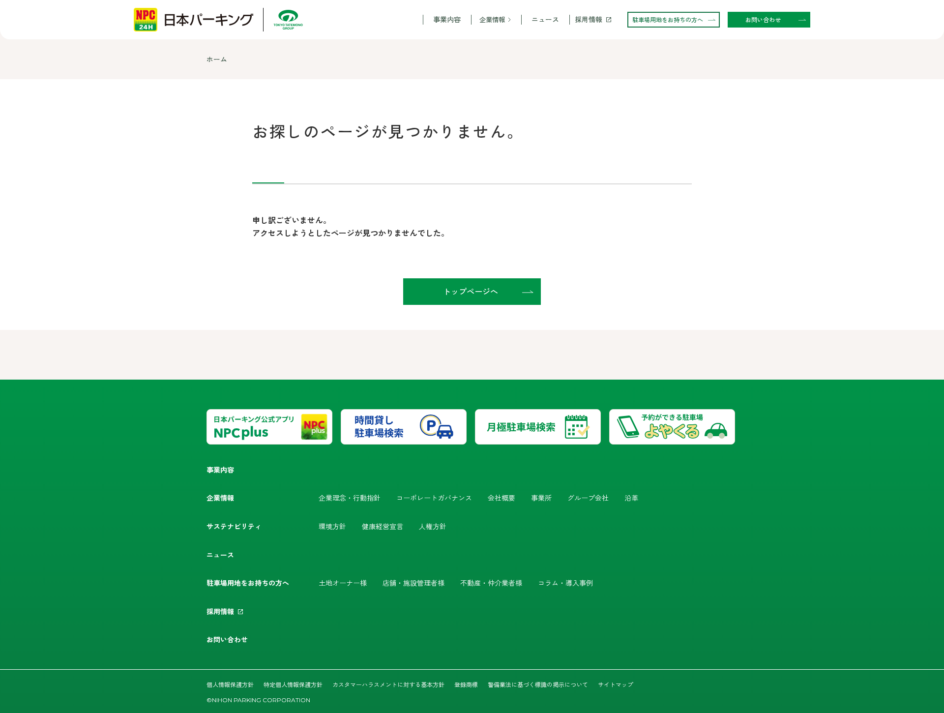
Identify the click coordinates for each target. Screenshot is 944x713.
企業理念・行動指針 (350, 498)
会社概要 (501, 498)
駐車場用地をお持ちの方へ (247, 583)
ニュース (545, 19)
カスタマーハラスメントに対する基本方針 (388, 684)
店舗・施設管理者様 (413, 583)
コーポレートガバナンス (434, 498)
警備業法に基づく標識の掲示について (538, 684)
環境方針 (332, 526)
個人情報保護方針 (230, 684)
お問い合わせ (227, 639)
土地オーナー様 (343, 583)
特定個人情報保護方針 (293, 684)
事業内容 (447, 19)
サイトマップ (615, 684)
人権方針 (432, 526)
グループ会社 (588, 498)
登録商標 (466, 684)
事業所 (541, 498)
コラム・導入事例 (565, 583)
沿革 (631, 498)
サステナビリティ (234, 526)
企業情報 (492, 19)
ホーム (216, 59)
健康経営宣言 (382, 526)
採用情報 (588, 19)
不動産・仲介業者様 (491, 583)
